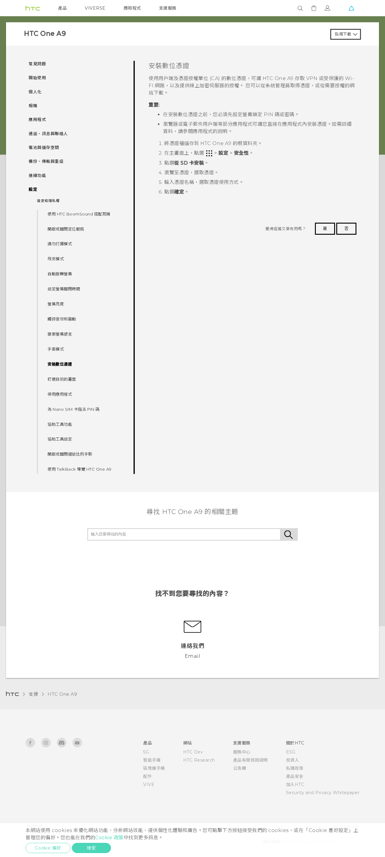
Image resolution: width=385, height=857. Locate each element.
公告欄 (239, 768)
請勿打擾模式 (60, 243)
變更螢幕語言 (60, 334)
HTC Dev (193, 752)
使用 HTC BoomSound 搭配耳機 (79, 214)
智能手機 (152, 760)
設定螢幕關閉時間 (64, 288)
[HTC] (33, 8)
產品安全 (294, 776)
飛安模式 (56, 258)
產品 (62, 8)
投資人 (292, 760)
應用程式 (132, 8)
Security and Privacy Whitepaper (323, 792)
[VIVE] (351, 8)
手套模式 (56, 349)
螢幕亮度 (56, 304)
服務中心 (242, 752)
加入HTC (295, 784)
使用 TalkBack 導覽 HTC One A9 (80, 469)
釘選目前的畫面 (62, 379)
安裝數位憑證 (60, 364)
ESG (291, 752)
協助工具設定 (60, 439)
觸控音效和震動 (62, 319)
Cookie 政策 (109, 837)
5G (146, 752)
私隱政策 (294, 768)
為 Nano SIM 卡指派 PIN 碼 (73, 409)
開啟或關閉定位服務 (66, 229)
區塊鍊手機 (154, 768)
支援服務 (168, 8)
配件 (147, 776)
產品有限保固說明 (250, 760)
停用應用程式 (60, 394)
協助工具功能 (60, 424)
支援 (33, 694)
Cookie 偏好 (48, 848)
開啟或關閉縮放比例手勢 (70, 454)
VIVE (148, 784)
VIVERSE (95, 8)
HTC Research (199, 760)
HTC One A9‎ (62, 694)
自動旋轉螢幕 (60, 273)
